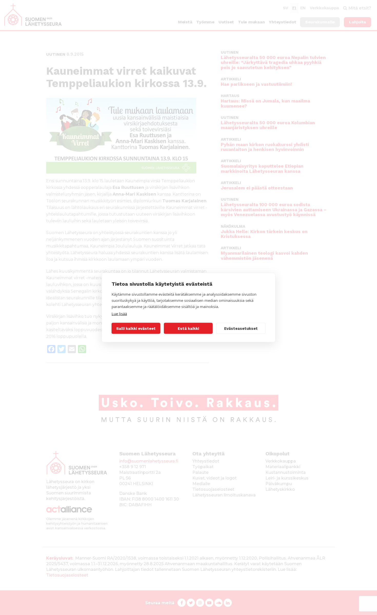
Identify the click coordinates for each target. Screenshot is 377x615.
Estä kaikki (188, 328)
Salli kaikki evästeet (136, 328)
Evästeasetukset (241, 328)
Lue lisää (119, 313)
